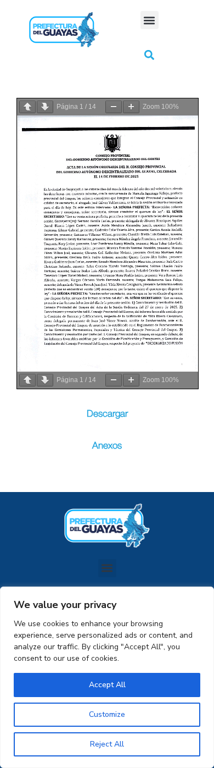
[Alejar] (113, 107)
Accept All (107, 684)
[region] (107, 677)
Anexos (107, 445)
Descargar (107, 413)
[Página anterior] (27, 107)
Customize (107, 714)
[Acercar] (131, 107)
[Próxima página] (45, 107)
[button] (149, 20)
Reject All (107, 744)
